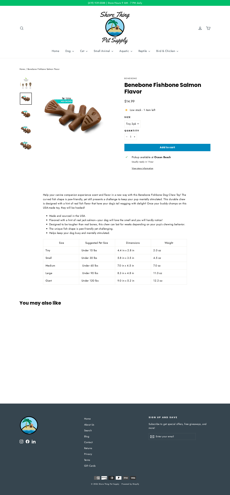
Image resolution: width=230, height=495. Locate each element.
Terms (87, 460)
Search (88, 430)
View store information (142, 168)
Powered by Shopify (130, 484)
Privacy (88, 454)
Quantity (131, 131)
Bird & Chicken (166, 51)
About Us (89, 424)
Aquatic (124, 51)
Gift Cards (90, 466)
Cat (82, 51)
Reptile (143, 51)
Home (55, 51)
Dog (68, 51)
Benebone (130, 78)
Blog (86, 436)
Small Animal (102, 51)
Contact (88, 442)
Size (127, 117)
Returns (88, 448)
